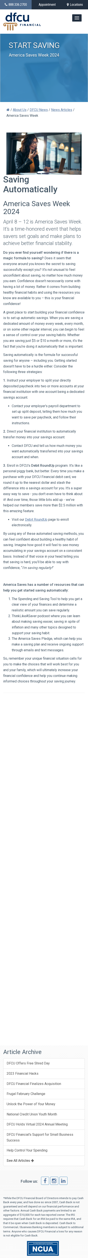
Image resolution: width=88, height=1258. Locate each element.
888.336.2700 (18, 5)
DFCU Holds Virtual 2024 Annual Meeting (37, 1124)
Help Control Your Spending (27, 1150)
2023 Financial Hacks (22, 1073)
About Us (19, 110)
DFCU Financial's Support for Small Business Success (40, 1137)
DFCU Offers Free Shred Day (28, 1063)
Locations (76, 5)
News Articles (61, 110)
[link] (45, 1181)
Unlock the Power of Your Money (31, 1104)
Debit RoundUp (36, 519)
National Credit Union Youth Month (32, 1114)
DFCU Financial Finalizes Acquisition (34, 1084)
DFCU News (39, 110)
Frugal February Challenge (26, 1094)
